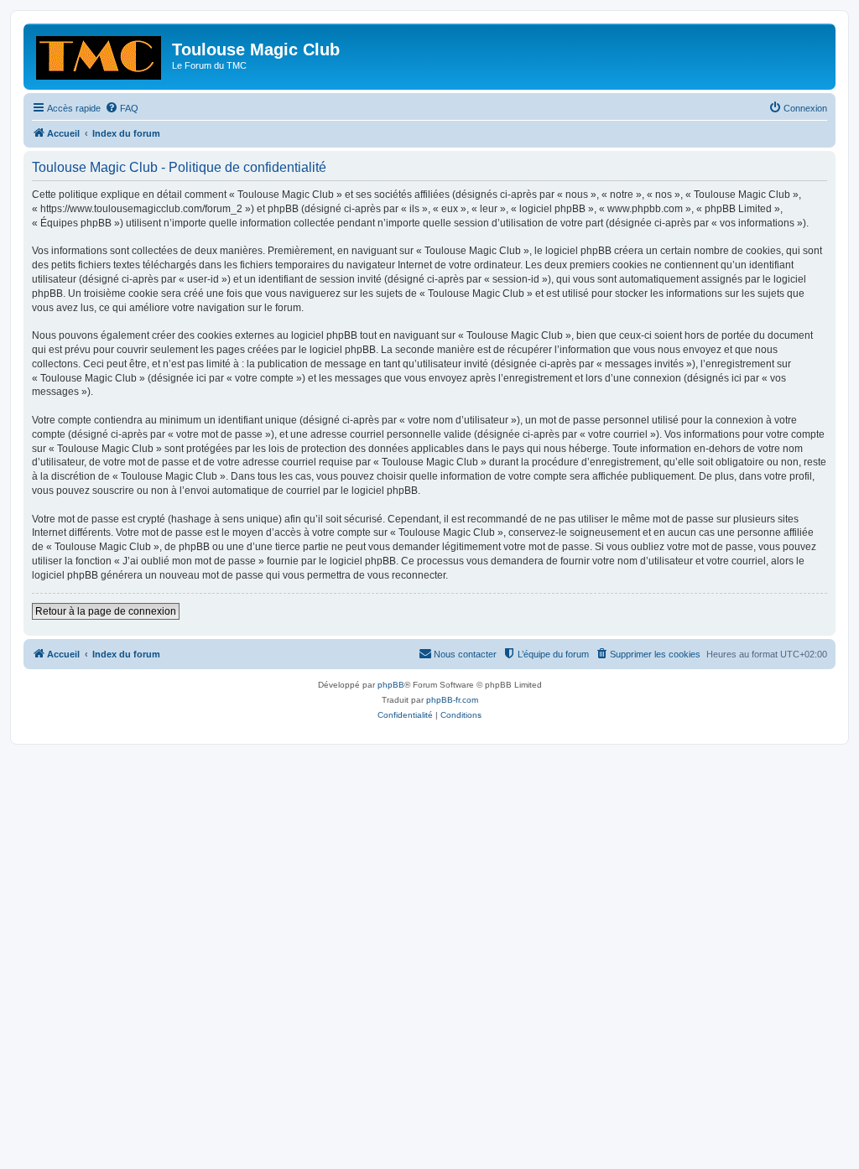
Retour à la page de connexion (105, 611)
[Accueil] (100, 54)
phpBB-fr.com (452, 699)
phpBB (390, 684)
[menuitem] (121, 108)
